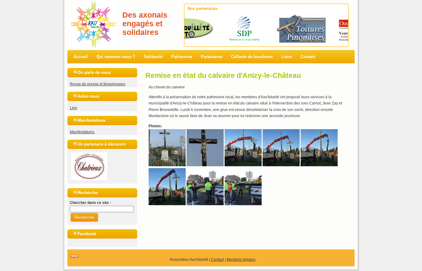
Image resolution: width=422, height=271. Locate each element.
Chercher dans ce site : (90, 203)
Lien (73, 108)
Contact (217, 259)
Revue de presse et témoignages (97, 84)
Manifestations (82, 132)
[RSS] (74, 256)
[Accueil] (93, 4)
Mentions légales (241, 259)
